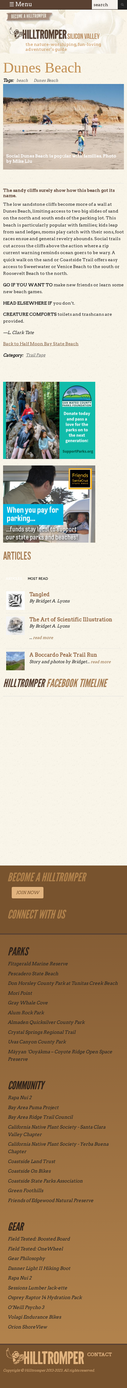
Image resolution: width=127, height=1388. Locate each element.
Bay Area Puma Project (33, 1107)
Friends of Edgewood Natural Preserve (50, 1200)
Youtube (47, 928)
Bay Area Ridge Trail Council (40, 1117)
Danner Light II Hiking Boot (39, 1268)
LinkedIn (75, 928)
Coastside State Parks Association (45, 1181)
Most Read (38, 579)
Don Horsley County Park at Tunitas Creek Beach (63, 983)
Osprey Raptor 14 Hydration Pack (45, 1297)
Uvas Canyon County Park (37, 1042)
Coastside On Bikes (29, 1171)
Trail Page (35, 355)
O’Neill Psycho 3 (26, 1307)
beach (22, 80)
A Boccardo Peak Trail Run (63, 655)
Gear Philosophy (26, 1258)
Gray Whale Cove (28, 1003)
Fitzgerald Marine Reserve (38, 964)
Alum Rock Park (26, 1013)
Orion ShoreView (27, 1327)
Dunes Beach (42, 67)
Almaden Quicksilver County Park (46, 1022)
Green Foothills (25, 1190)
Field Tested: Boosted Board (39, 1239)
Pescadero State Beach (33, 973)
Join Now (27, 892)
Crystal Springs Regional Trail (42, 1032)
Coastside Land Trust (31, 1161)
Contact (99, 1354)
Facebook (33, 928)
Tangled (39, 594)
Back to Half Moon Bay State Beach (41, 343)
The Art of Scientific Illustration (70, 619)
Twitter (61, 928)
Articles (14, 579)
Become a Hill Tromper (39, 20)
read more (43, 637)
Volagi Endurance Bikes (34, 1317)
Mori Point (20, 993)
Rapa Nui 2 (19, 1097)
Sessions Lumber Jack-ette (37, 1288)
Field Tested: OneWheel (35, 1249)
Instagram (19, 928)
